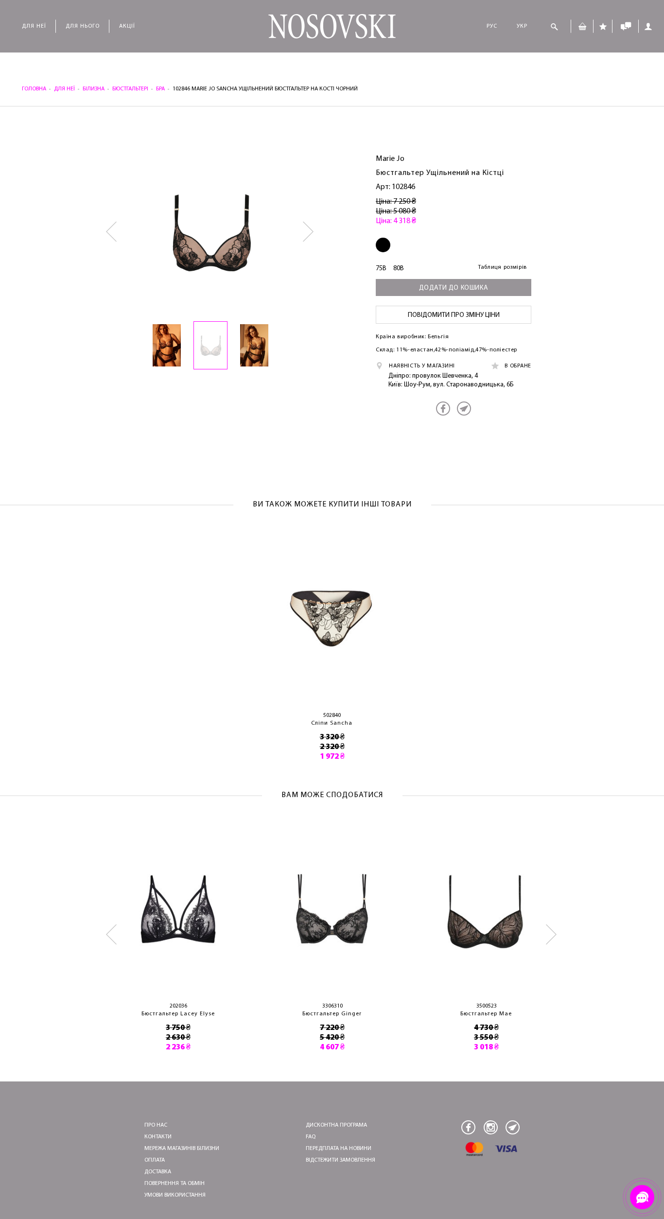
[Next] (309, 232)
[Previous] (112, 232)
